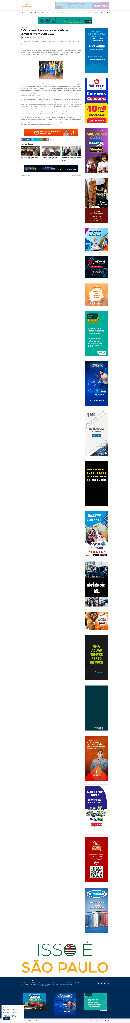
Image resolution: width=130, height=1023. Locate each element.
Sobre (96, 1020)
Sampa (52, 13)
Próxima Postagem (76, 175)
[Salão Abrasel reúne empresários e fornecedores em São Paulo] (30, 151)
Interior (58, 13)
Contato (101, 1020)
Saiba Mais (13, 1016)
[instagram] (108, 983)
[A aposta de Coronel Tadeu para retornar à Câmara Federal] (51, 151)
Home (23, 13)
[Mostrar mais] (50, 139)
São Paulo (45, 13)
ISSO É (29, 13)
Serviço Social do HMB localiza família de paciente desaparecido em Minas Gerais (71, 159)
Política (89, 13)
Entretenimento (98, 13)
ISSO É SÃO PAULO (34, 1020)
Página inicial (24, 27)
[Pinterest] (44, 139)
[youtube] (105, 983)
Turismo (83, 13)
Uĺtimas (36, 13)
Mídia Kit (107, 1020)
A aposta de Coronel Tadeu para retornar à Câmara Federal (49, 158)
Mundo (64, 13)
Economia (71, 13)
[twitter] (101, 983)
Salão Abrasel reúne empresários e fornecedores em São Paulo (29, 158)
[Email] (47, 139)
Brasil (77, 13)
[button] (104, 13)
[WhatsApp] (41, 139)
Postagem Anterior (25, 175)
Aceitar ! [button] (6, 1018)
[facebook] (98, 983)
